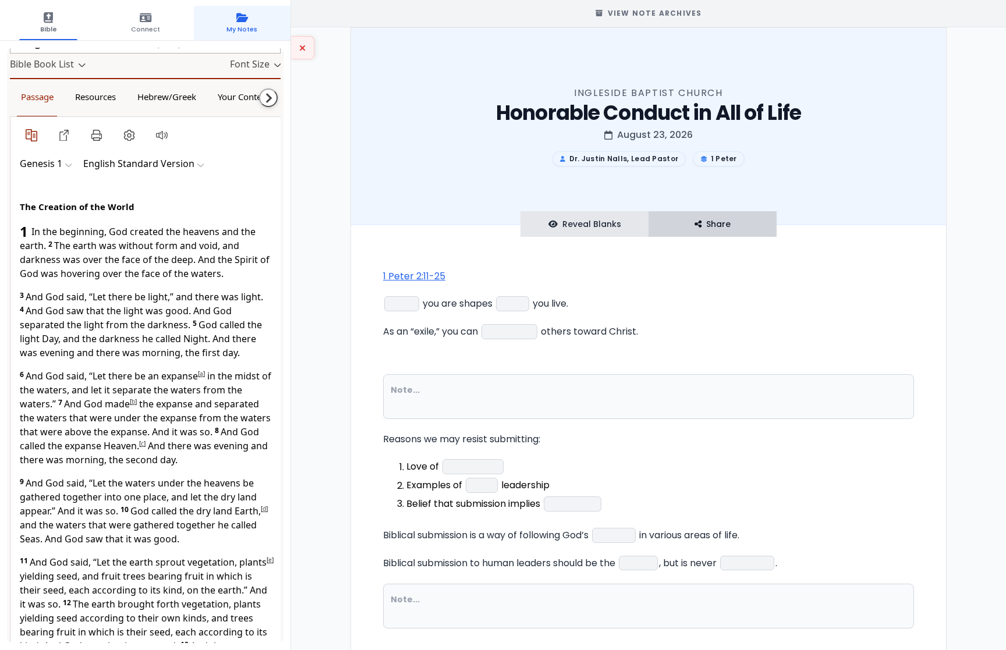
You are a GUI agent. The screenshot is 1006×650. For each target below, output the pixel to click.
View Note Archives (655, 13)
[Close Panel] (302, 47)
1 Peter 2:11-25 (414, 276)
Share (718, 224)
